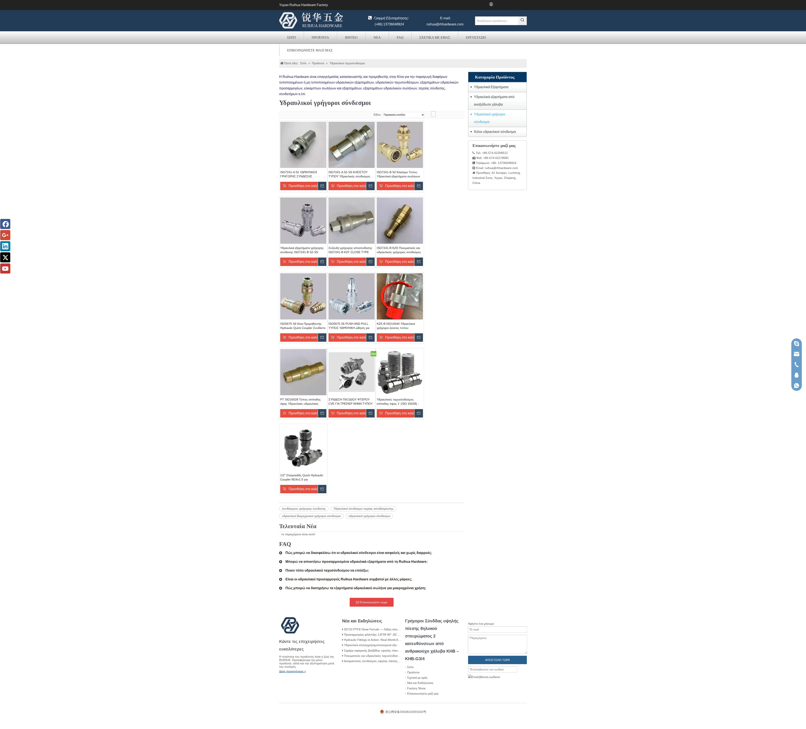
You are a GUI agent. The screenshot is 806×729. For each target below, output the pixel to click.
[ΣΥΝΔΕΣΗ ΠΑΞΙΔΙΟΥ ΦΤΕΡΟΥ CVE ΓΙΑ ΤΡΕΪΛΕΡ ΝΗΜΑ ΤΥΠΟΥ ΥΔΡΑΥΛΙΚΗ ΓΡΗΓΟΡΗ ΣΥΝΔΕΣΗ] (351, 371)
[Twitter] (5, 257)
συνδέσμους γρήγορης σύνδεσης (304, 508)
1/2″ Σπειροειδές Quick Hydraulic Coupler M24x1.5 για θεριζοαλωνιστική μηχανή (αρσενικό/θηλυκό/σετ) (301, 478)
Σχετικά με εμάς (434, 37)
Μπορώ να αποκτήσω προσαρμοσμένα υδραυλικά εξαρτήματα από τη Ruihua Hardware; (356, 561)
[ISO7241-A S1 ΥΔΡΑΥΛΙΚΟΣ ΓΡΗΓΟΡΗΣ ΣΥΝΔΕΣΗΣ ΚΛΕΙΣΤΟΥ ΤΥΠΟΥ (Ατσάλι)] (303, 144)
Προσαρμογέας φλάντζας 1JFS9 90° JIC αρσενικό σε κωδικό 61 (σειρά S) (392, 634)
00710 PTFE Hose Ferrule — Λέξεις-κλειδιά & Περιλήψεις (381, 629)
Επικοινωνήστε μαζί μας (309, 50)
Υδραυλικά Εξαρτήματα (491, 87)
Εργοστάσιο (476, 37)
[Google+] (5, 235)
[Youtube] (5, 268)
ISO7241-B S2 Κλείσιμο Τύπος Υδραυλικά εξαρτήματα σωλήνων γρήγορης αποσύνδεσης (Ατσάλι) (399, 174)
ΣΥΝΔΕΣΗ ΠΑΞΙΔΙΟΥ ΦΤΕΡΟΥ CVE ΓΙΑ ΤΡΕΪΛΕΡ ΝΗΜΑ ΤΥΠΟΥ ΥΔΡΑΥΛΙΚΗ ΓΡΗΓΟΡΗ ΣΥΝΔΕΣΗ (350, 402)
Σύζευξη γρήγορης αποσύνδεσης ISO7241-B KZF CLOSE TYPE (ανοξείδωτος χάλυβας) (350, 250)
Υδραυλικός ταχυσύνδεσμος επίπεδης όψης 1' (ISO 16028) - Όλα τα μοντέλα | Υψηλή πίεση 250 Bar (400, 402)
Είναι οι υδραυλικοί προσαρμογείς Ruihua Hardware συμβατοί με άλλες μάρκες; (348, 579)
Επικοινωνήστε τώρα (373, 602)
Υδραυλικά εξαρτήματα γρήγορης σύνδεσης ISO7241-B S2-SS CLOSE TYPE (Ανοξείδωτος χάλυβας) (302, 250)
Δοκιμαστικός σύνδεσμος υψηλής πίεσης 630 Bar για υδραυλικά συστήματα (394, 661)
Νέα (377, 37)
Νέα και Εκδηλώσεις (420, 683)
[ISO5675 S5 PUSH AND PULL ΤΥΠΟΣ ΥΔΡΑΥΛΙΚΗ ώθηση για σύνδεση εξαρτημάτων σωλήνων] (351, 296)
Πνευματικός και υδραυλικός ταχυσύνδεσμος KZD (376, 655)
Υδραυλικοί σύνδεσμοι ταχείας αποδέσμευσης (363, 508)
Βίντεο (351, 37)
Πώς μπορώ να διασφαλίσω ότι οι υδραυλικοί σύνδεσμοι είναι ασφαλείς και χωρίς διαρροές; (358, 553)
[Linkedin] (5, 246)
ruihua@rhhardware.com (445, 24)
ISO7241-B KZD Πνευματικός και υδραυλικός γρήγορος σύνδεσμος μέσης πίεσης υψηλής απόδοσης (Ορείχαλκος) (399, 250)
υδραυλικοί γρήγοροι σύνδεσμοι (369, 516)
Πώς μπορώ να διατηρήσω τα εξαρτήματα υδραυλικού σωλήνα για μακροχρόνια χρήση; (355, 588)
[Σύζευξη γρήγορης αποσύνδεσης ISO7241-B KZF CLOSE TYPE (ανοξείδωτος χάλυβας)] (351, 220)
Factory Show (416, 688)
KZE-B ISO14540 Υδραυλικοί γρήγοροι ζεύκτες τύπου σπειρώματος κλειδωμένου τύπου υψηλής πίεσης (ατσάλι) (399, 326)
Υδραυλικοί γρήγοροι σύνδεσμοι (489, 118)
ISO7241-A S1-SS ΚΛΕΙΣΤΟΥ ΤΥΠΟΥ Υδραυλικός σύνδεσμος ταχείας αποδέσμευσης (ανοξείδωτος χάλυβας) (349, 174)
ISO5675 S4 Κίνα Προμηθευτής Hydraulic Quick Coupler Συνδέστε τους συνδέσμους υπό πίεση (303, 326)
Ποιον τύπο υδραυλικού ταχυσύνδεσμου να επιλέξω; (327, 570)
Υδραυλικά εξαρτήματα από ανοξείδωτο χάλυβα (494, 100)
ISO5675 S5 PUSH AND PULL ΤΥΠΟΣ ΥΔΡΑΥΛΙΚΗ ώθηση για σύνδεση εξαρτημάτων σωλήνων (350, 326)
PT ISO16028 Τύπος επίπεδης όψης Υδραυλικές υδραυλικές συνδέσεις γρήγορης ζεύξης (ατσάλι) (300, 402)
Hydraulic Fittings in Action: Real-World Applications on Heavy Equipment (392, 639)
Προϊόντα (320, 37)
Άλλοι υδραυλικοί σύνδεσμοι (495, 131)
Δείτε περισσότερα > (292, 671)
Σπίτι (291, 37)
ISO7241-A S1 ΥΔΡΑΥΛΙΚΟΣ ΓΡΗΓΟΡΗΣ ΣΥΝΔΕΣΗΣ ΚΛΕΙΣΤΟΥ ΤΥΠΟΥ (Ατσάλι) (298, 174)
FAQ (400, 37)
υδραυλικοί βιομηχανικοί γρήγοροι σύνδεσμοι (311, 516)
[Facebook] (5, 224)
